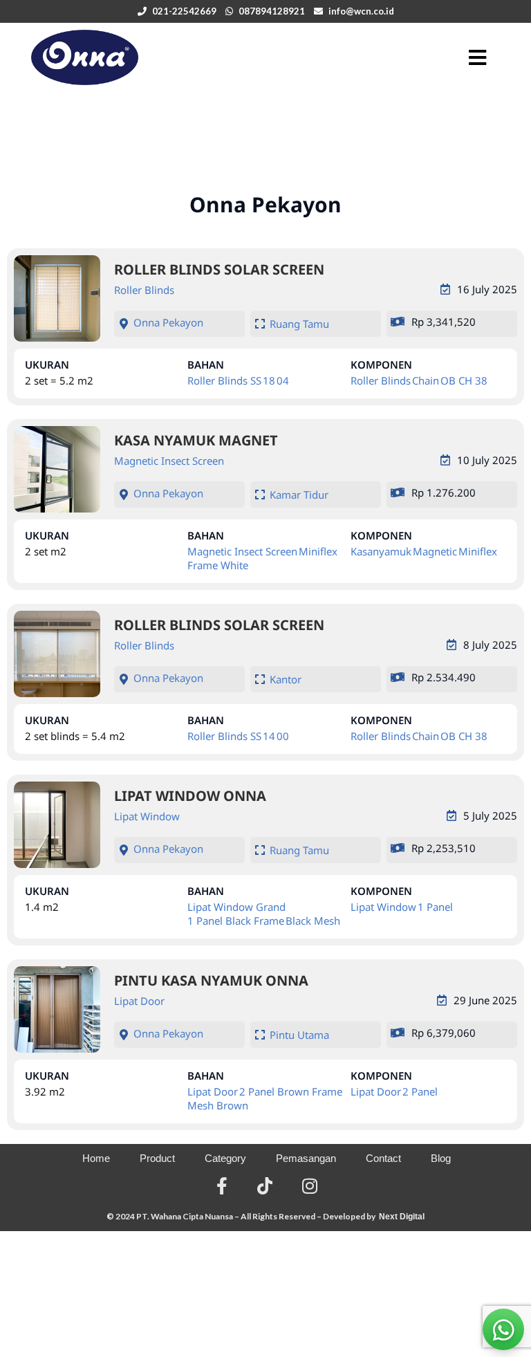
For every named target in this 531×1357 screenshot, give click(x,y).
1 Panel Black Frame (235, 920)
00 (283, 736)
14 (269, 736)
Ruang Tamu (299, 324)
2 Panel (420, 1091)
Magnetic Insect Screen (169, 461)
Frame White (217, 565)
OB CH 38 (463, 380)
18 (269, 380)
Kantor (285, 679)
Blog (441, 1158)
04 (283, 380)
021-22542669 (184, 11)
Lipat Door (139, 1001)
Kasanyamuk (381, 551)
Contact (383, 1158)
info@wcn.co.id (361, 11)
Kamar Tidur (299, 494)
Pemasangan (306, 1158)
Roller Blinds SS (224, 380)
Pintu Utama (299, 1035)
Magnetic (435, 551)
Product (157, 1158)
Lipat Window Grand (236, 907)
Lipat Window (147, 816)
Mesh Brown (217, 1105)
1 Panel (435, 907)
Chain (425, 380)
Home (96, 1158)
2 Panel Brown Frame (290, 1091)
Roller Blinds (144, 290)
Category (225, 1158)
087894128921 (272, 11)
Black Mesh (313, 920)
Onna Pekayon (168, 322)
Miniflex (318, 551)
